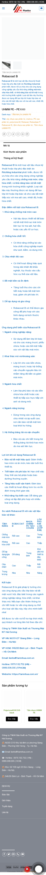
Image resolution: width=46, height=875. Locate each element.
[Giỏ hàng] (41, 8)
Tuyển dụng (7, 806)
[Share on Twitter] (13, 134)
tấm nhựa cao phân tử (23, 125)
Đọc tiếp (12, 719)
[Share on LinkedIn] (27, 134)
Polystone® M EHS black (12, 711)
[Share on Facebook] (9, 134)
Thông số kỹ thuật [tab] (13, 158)
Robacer (25, 122)
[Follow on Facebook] (4, 854)
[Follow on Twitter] (9, 854)
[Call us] (18, 854)
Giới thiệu (6, 800)
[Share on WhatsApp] (4, 134)
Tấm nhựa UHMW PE (34, 711)
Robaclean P (35, 122)
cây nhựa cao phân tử (15, 119)
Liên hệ (5, 812)
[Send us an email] (13, 854)
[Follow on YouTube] (23, 854)
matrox (29, 119)
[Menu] (3, 8)
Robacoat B (7, 125)
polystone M (15, 122)
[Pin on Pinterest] (23, 134)
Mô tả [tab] (6, 145)
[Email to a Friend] (18, 134)
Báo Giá (5, 794)
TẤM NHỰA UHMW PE (11, 72)
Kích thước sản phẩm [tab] (15, 151)
